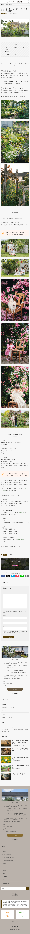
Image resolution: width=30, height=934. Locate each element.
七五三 (11, 729)
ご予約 (15, 689)
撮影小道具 (20, 729)
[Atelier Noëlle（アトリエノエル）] (15, 1)
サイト (4, 626)
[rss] (16, 926)
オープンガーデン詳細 (10, 54)
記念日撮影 (4, 731)
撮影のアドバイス (7, 717)
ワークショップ (5, 729)
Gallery (4, 870)
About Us (5, 876)
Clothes (4, 863)
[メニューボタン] (1, 1)
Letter (4, 873)
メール (5, 621)
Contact (5, 880)
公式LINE (21, 512)
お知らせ (4, 13)
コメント (5, 592)
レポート (5, 714)
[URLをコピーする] (27, 576)
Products (5, 867)
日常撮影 (26, 729)
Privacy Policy (17, 929)
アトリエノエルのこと (8, 707)
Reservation (6, 883)
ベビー (21, 727)
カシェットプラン (5, 727)
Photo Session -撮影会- (9, 860)
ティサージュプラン (14, 727)
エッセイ (5, 710)
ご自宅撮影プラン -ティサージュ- (11, 857)
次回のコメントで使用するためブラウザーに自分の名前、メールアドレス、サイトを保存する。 (15, 632)
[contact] (17, 693)
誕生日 (9, 731)
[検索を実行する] (27, 888)
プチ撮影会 (7, 51)
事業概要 (12, 929)
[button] (3, 576)
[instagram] (13, 693)
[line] (15, 693)
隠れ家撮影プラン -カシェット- (10, 854)
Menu (4, 851)
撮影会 (10, 554)
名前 (4, 615)
